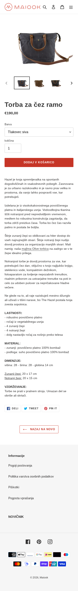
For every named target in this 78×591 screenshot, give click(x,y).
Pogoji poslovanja (20, 465)
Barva (8, 124)
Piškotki (13, 487)
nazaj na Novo (42, 429)
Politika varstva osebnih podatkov (31, 476)
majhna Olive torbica (35, 248)
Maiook (44, 577)
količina (9, 140)
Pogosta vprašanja (21, 498)
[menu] (71, 6)
